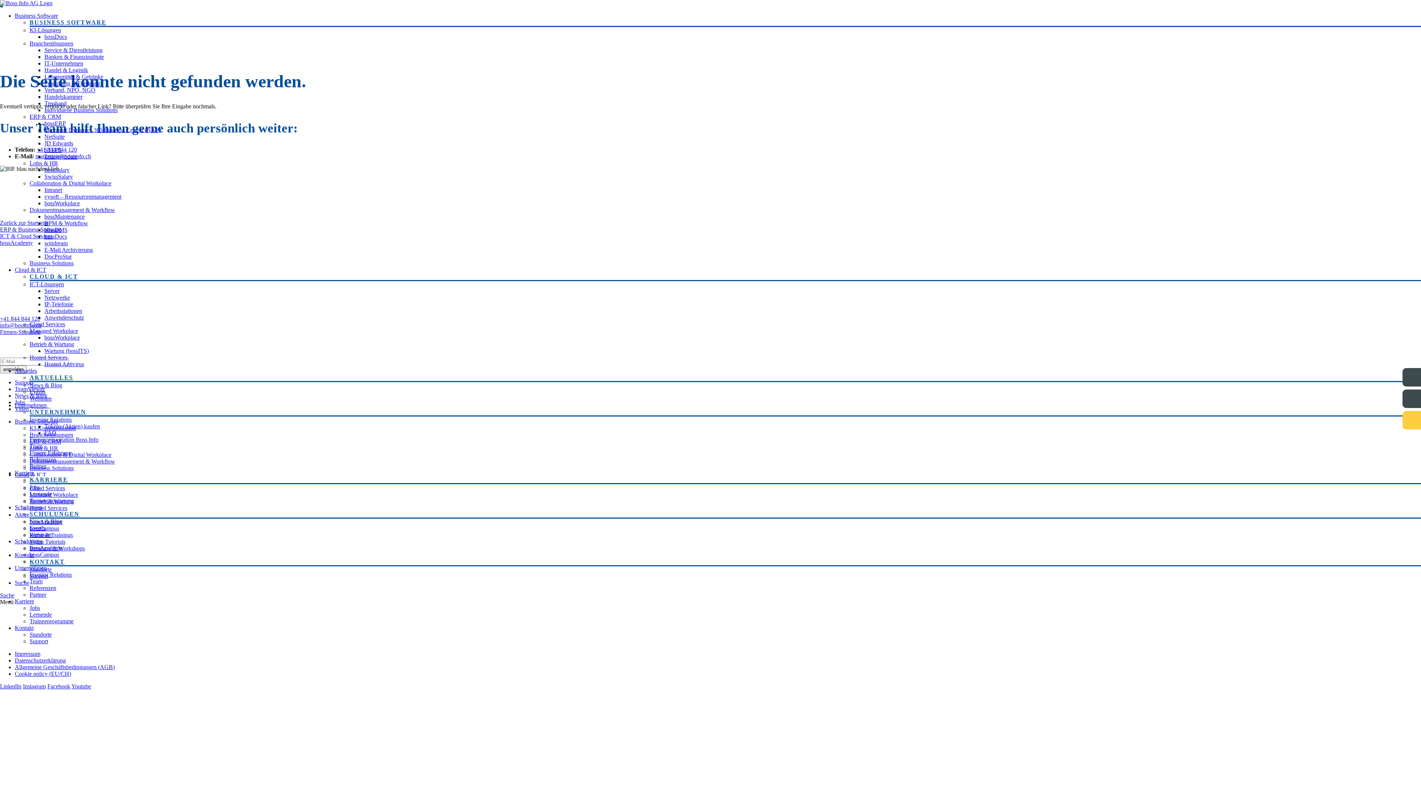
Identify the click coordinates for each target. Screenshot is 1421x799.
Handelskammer (63, 97)
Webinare (41, 398)
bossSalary (57, 170)
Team (36, 446)
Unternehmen (31, 405)
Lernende (41, 494)
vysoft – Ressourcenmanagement (82, 196)
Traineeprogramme (52, 501)
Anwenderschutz (64, 317)
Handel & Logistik (66, 70)
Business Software (36, 16)
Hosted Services (48, 357)
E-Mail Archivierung (68, 250)
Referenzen (43, 459)
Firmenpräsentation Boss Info (64, 439)
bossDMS (56, 230)
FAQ (50, 433)
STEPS (53, 150)
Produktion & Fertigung (72, 83)
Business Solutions (52, 263)
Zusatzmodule (60, 157)
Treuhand (55, 103)
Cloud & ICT (30, 270)
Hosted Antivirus (64, 364)
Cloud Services (47, 324)
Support (39, 576)
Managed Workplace (54, 331)
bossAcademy (46, 522)
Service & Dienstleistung (73, 50)
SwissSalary (58, 176)
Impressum (27, 654)
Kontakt (24, 555)
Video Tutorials (47, 542)
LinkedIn (10, 686)
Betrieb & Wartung (52, 344)
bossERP (55, 123)
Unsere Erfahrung (50, 453)
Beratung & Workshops (57, 548)
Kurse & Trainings (51, 535)
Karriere (24, 473)
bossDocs (55, 37)
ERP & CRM (45, 117)
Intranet (53, 190)
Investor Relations (51, 420)
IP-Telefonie (58, 304)
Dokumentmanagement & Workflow (72, 210)
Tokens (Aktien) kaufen (72, 426)
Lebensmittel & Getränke (73, 77)
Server (52, 291)
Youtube (81, 686)
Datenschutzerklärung (40, 660)
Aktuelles (26, 371)
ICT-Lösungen (47, 284)
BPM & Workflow (66, 223)
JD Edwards (58, 143)
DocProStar (58, 256)
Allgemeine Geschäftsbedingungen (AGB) (65, 667)
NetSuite (54, 137)
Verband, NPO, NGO (69, 90)
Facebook (58, 686)
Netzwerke (57, 297)
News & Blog (46, 385)
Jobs (35, 487)
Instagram (34, 686)
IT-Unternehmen (63, 63)
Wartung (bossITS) (66, 351)
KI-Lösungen (45, 30)
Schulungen (29, 507)
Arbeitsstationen (63, 311)
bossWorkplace (62, 203)
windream (56, 243)
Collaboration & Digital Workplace (70, 183)
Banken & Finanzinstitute (74, 57)
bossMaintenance (64, 216)
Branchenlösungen (51, 43)
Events (38, 392)
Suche (22, 583)
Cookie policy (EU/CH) (43, 674)
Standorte (41, 569)
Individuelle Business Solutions (81, 110)
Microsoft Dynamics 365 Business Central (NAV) (102, 130)
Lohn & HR (44, 163)
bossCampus (44, 528)
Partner (38, 466)
